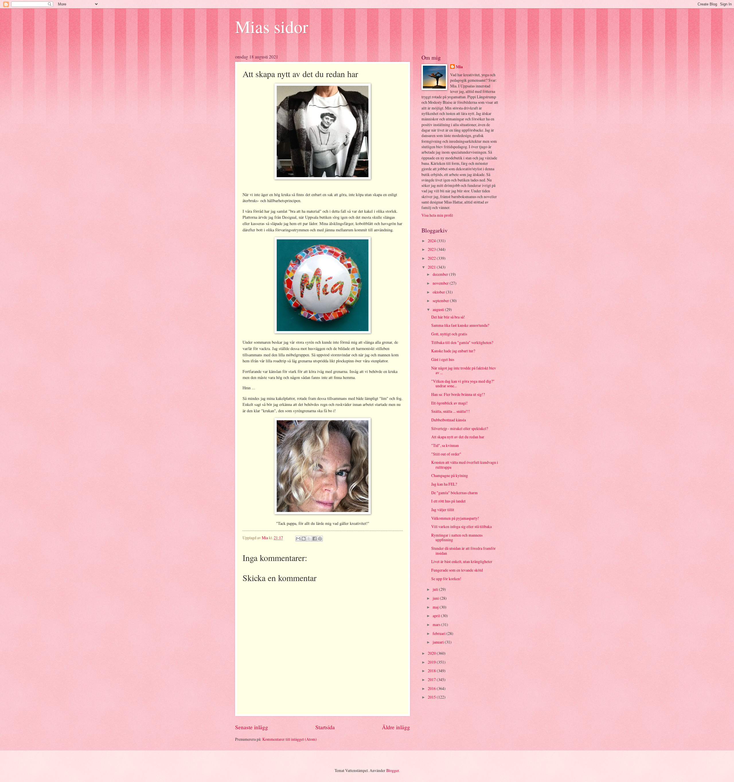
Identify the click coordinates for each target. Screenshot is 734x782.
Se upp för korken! (446, 578)
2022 (432, 258)
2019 (432, 662)
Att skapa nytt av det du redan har (457, 436)
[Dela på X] (309, 538)
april (437, 615)
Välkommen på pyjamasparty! (455, 518)
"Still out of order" (446, 454)
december (441, 274)
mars (437, 624)
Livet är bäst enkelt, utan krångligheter (461, 561)
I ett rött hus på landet (448, 501)
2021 (432, 267)
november (441, 283)
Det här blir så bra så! (448, 317)
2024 (432, 240)
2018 (432, 670)
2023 (432, 249)
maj (436, 607)
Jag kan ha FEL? (444, 484)
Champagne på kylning (449, 475)
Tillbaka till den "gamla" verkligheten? (462, 342)
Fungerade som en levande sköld (457, 570)
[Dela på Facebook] (314, 538)
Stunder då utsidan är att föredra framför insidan (463, 551)
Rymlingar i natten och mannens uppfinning (457, 537)
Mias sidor (271, 26)
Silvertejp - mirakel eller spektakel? (459, 428)
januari (439, 642)
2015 (432, 697)
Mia (459, 67)
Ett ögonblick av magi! (449, 403)
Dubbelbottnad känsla (448, 420)
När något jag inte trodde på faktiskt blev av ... (463, 370)
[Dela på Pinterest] (320, 538)
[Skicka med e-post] (298, 538)
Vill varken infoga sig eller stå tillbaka (461, 526)
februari (439, 633)
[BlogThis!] (304, 538)
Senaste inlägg (251, 727)
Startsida (325, 727)
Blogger (392, 770)
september (441, 300)
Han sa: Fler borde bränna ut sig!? (458, 394)
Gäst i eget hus (442, 359)
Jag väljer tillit (442, 509)
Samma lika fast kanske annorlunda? (460, 325)
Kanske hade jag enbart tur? (453, 350)
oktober (439, 292)
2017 (432, 679)
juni (436, 598)
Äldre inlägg (396, 727)
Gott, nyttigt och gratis (449, 334)
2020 (432, 653)
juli (436, 589)
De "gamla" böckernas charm (454, 492)
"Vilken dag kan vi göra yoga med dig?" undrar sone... (463, 383)
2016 (432, 688)
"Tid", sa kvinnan (445, 445)
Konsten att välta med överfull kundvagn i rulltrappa (464, 465)
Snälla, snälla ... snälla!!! (450, 411)
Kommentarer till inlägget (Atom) (289, 739)
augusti (439, 309)
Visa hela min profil (437, 215)
